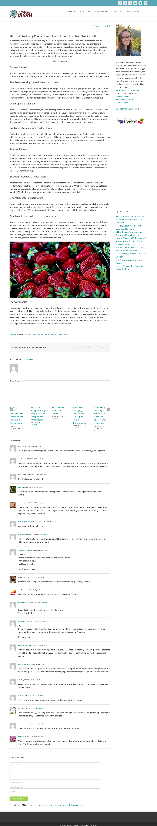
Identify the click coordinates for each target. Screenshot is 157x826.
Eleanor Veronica (22, 645)
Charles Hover (21, 602)
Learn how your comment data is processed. (63, 805)
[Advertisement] (131, 171)
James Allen (21, 534)
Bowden (20, 487)
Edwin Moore (21, 664)
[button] (144, 11)
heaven (19, 736)
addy (18, 680)
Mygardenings (21, 621)
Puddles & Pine (122, 102)
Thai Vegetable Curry (125, 244)
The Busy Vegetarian (124, 96)
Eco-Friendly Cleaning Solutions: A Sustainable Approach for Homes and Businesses (100, 416)
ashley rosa (20, 695)
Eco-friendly (36, 334)
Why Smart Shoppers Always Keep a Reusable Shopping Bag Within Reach (38, 413)
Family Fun (44, 334)
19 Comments (63, 334)
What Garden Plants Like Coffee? (58, 410)
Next (106, 26)
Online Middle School (125, 108)
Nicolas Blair (21, 550)
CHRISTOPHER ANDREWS (25, 522)
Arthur (19, 724)
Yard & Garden (52, 334)
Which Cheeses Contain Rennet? (130, 216)
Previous (97, 26)
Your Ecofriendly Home (125, 99)
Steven (19, 503)
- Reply (40, 446)
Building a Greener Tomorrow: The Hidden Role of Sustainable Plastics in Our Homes (16, 416)
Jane (18, 590)
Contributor (15, 334)
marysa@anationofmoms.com (127, 90)
